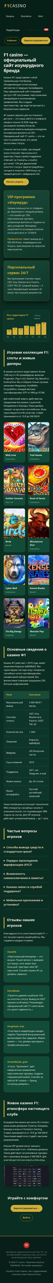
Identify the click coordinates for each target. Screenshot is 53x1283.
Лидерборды (13, 30)
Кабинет (12, 40)
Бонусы (10, 16)
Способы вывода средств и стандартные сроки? (23, 849)
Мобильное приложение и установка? (23, 902)
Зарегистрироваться (36, 40)
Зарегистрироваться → (26, 1208)
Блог (40, 16)
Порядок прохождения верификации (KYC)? (21, 863)
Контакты (26, 16)
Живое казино (37, 30)
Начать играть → (16, 181)
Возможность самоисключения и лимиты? (23, 876)
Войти (26, 1217)
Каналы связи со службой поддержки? (23, 889)
